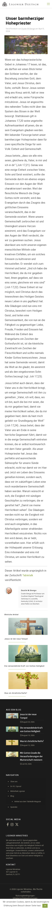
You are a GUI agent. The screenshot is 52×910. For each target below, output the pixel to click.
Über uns (13, 781)
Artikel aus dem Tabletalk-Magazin (27, 801)
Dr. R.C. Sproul (15, 786)
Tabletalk (27, 575)
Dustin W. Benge (28, 29)
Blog (12, 796)
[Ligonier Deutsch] (22, 4)
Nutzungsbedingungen (25, 895)
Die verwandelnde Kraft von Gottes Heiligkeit (24, 666)
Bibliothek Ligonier (17, 791)
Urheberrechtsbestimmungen (25, 898)
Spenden (13, 807)
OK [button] (45, 906)
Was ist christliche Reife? (15, 693)
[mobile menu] (48, 4)
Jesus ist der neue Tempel (16, 639)
